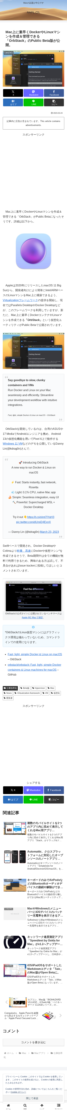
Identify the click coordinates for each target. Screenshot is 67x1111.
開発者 (9, 698)
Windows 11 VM (13, 443)
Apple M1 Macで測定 (32, 617)
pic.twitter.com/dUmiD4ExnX (33, 522)
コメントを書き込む (33, 1042)
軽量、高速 (24, 550)
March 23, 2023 (49, 531)
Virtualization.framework (28, 693)
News (9, 693)
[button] (54, 102)
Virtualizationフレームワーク (20, 300)
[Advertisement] (33, 170)
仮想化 (57, 693)
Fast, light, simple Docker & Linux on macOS (35, 654)
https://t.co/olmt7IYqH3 (40, 517)
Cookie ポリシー (18, 1092)
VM (46, 693)
